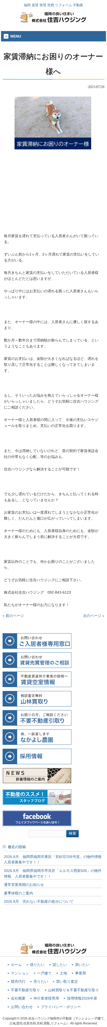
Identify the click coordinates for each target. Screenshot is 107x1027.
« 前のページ (13, 616)
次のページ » (93, 616)
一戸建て (44, 973)
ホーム (16, 965)
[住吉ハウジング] (53, 21)
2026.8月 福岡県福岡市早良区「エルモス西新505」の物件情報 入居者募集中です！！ (53, 873)
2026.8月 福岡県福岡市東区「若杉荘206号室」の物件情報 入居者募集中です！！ (53, 859)
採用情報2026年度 (82, 998)
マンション (20, 973)
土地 (63, 973)
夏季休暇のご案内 (18, 893)
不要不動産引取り (25, 990)
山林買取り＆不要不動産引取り (73, 990)
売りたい (41, 982)
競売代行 (18, 982)
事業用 (80, 973)
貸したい (59, 965)
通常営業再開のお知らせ (24, 885)
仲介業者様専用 (46, 998)
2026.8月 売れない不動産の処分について (38, 901)
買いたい (82, 965)
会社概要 (18, 998)
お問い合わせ (22, 1007)
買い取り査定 (67, 982)
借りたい (37, 965)
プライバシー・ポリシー (61, 1007)
